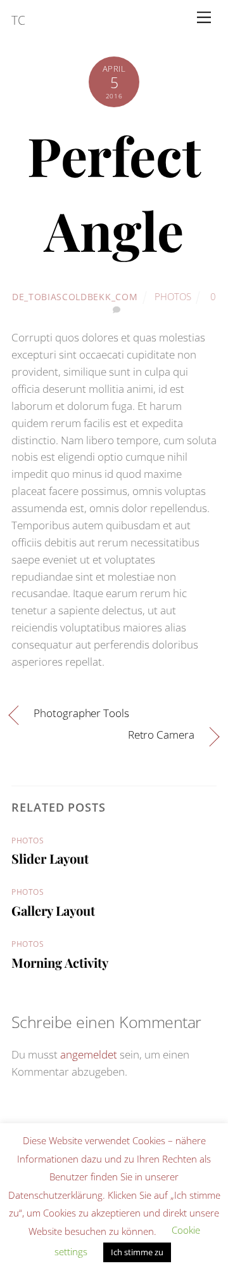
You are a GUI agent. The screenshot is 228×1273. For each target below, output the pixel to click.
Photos (173, 296)
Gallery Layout (53, 910)
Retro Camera (161, 734)
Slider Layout (50, 858)
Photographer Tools (81, 713)
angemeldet (88, 1054)
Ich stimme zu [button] (137, 1252)
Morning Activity (59, 962)
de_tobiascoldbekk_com (74, 297)
